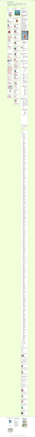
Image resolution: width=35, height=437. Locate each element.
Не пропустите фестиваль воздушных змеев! (24, 167)
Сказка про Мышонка (16, 66)
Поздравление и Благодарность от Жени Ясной (24, 186)
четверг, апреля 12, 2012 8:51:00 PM (25, 68)
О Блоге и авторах (24, 3)
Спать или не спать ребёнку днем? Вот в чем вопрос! (24, 319)
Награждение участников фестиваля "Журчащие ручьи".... (23, 173)
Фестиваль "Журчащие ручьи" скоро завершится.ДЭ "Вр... (24, 199)
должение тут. (26, 368)
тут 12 (14, 65)
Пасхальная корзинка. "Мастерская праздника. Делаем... (23, 283)
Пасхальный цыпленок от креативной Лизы (24, 181)
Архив (24, 4)
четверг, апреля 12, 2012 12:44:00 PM (25, 54)
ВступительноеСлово (23, 411)
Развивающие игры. (14, 5)
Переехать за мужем (16, 422)
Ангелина (23, 53)
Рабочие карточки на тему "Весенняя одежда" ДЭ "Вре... (24, 265)
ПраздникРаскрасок (13, 3)
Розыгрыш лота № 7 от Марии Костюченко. (24, 325)
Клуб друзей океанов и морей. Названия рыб (24, 177)
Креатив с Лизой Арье (15, 4)
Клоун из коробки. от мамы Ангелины (24, 160)
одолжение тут (16, 33)
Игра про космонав (9, 84)
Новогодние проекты (10, 37)
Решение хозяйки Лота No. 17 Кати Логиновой (24, 188)
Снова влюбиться (16, 425)
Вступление (22, 373)
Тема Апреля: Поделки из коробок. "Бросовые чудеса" (23, 280)
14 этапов (17, 90)
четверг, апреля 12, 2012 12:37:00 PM (25, 49)
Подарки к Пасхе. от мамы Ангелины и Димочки (24, 208)
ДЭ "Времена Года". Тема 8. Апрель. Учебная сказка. (24, 301)
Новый (15, 102)
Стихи (8, 97)
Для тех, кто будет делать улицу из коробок (24, 225)
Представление (15, 55)
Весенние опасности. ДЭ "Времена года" (24, 294)
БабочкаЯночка (24, 60)
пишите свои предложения (10, 38)
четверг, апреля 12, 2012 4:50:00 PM (25, 61)
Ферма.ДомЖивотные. (10, 4)
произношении (22, 374)
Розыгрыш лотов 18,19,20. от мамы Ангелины (24, 234)
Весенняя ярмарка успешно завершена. (24, 170)
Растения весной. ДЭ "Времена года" (24, 165)
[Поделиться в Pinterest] (24, 44)
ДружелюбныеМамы (10, 57)
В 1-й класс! (9, 3)
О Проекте (15, 44)
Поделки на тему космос (10, 82)
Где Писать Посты (10, 71)
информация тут (22, 385)
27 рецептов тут (9, 33)
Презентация (15, 32)
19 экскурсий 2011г (9, 47)
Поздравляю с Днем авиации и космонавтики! (24, 216)
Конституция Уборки (10, 73)
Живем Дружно (9, 69)
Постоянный (24, 427)
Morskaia (23, 98)
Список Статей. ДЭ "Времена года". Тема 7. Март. (24, 299)
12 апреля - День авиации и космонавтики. (24, 237)
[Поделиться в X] (23, 44)
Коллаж (8, 95)
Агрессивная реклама (10, 68)
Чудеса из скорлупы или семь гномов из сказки (24, 292)
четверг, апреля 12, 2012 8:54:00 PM (25, 110)
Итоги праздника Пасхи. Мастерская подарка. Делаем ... (24, 138)
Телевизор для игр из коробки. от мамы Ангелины (24, 212)
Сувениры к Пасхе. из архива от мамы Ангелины (24, 196)
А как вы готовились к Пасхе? (23, 183)
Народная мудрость (10, 67)
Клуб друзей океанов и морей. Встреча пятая (24, 323)
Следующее (22, 125)
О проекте (22, 367)
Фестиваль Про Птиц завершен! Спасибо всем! (24, 321)
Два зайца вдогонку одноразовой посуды (24, 289)
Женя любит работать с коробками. (23, 255)
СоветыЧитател (9, 63)
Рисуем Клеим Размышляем (19, 3)
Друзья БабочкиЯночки (10, 1)
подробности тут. (17, 22)
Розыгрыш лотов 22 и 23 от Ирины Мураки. (24, 214)
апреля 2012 (23, 136)
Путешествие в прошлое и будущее (23, 141)
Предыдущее (26, 125)
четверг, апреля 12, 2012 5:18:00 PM (25, 75)
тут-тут (15, 39)
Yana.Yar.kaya (18, 418)
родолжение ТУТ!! (16, 45)
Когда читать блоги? (10, 70)
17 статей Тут (9, 28)
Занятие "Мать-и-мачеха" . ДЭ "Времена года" (24, 152)
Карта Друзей (11, 53)
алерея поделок (24, 392)
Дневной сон (25, 385)
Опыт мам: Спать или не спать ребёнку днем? (24, 309)
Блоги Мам (9, 56)
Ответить (23, 51)
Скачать (24, 403)
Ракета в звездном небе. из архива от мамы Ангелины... (24, 218)
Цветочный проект (9, 5)
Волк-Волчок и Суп (16, 67)
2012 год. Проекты (10, 36)
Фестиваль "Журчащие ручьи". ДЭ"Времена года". (23, 340)
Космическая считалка (10, 83)
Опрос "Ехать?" (15, 423)
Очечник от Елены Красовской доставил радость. (24, 150)
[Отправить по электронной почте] (22, 44)
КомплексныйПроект (21, 4)
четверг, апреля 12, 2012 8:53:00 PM (25, 87)
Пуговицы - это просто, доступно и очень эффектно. (24, 201)
